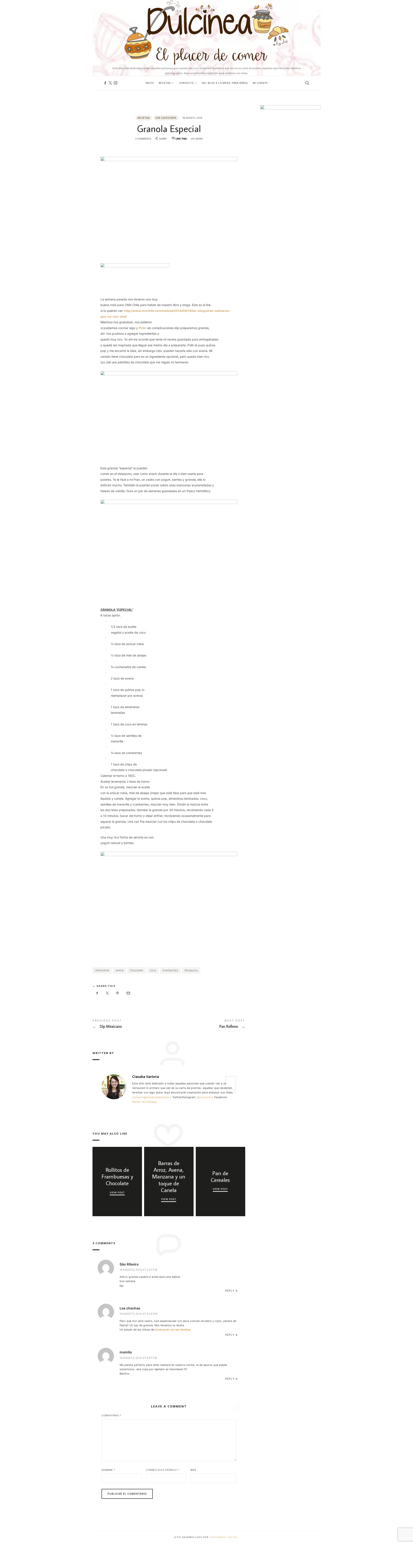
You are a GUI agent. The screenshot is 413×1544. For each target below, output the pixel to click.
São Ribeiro (129, 1264)
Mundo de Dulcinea (144, 1101)
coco (153, 970)
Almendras (102, 970)
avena (119, 970)
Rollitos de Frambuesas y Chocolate (117, 1176)
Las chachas (130, 1308)
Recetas (144, 117)
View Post (117, 1192)
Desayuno (191, 970)
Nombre (108, 1469)
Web (193, 1469)
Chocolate (136, 970)
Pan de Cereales (220, 1176)
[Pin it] (117, 993)
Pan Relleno (207, 1024)
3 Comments (143, 138)
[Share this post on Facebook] (97, 993)
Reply (229, 1290)
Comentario (112, 1415)
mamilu (126, 1352)
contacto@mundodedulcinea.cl (152, 1097)
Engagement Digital (224, 1537)
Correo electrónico (162, 1469)
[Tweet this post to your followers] (107, 993)
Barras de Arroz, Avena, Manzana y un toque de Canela (168, 1176)
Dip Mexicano (130, 1024)
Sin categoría (166, 117)
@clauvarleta (205, 1097)
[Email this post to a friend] (128, 993)
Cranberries (170, 970)
